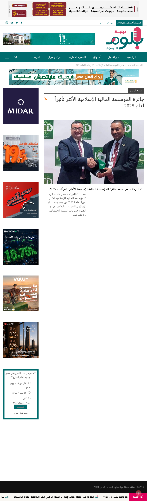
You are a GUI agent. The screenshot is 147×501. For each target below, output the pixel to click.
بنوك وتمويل (54, 57)
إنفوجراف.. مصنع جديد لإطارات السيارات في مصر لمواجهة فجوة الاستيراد (68, 496)
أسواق (97, 57)
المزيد (37, 57)
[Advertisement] (73, 453)
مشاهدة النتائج (20, 413)
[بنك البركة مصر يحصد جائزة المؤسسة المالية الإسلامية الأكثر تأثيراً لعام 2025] (94, 152)
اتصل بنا (101, 23)
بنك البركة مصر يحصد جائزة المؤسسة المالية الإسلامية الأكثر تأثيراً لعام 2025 (96, 189)
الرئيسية (131, 57)
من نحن (110, 23)
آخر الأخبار (113, 57)
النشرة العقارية (77, 57)
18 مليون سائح (19, 392)
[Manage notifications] (138, 493)
